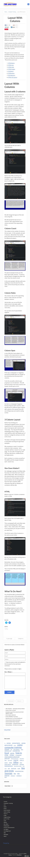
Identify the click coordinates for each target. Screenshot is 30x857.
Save (7, 29)
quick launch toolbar (17, 766)
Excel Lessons (7, 810)
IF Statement (18, 755)
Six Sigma (6, 829)
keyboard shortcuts (14, 758)
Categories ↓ (21, 638)
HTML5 (12, 755)
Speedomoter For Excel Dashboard (14, 718)
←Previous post (10, 701)
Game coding (7, 812)
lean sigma (10, 760)
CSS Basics (11, 71)
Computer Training (8, 803)
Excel (7, 753)
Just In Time (6, 819)
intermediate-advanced (12, 757)
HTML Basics (11, 63)
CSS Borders (11, 73)
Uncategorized (7, 831)
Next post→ (19, 701)
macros (15, 760)
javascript (7, 758)
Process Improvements (9, 827)
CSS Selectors (11, 75)
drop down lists (16, 751)
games (12, 753)
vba (15, 774)
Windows (6, 834)
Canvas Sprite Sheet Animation (13, 720)
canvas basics (16, 743)
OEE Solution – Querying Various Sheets (15, 708)
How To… (6, 813)
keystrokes (22, 758)
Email (5, 808)
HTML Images (11, 69)
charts (15, 745)
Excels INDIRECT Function (12, 716)
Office (15, 762)
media (10, 762)
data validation (16, 749)
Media (5, 822)
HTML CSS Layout (12, 77)
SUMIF (19, 768)
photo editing (8, 764)
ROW (9, 768)
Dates (5, 806)
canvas (9, 743)
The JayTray (7, 730)
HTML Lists (11, 65)
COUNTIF (7, 749)
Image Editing (7, 817)
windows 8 (18, 775)
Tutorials (8, 773)
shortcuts (13, 768)
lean (6, 760)
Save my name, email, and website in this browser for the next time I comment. (15, 664)
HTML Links (11, 67)
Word (6, 777)
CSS (11, 749)
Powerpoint (6, 825)
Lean (5, 820)
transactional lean (19, 771)
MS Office (6, 824)
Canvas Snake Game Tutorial (12, 721)
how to (19, 753)
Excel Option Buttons (11, 715)
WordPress (19, 855)
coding (19, 745)
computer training (13, 747)
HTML (6, 755)
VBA (5, 832)
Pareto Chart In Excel (11, 710)
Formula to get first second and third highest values (15, 712)
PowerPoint (15, 764)
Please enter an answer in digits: (13, 669)
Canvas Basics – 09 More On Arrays (14, 725)
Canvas (5, 801)
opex (21, 762)
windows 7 (13, 775)
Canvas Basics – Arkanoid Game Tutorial (15, 723)
